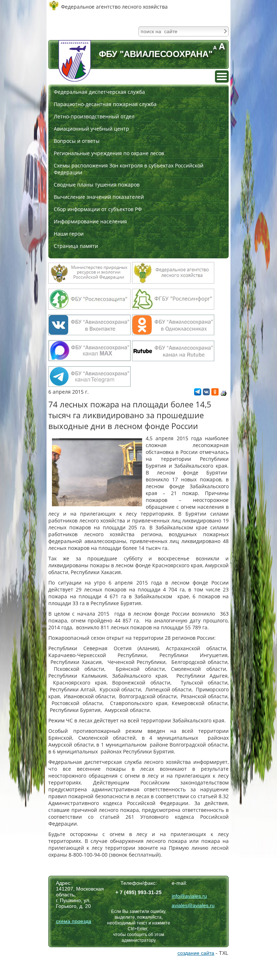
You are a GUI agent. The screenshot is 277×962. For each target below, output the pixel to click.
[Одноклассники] (215, 393)
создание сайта (195, 953)
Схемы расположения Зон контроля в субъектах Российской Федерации (128, 169)
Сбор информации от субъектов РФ (98, 209)
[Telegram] (197, 393)
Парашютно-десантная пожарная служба (105, 104)
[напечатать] (224, 393)
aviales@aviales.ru (193, 905)
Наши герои (69, 233)
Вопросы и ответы (77, 140)
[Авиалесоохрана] (74, 61)
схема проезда (73, 921)
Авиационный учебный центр (91, 128)
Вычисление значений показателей (99, 196)
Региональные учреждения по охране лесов (109, 153)
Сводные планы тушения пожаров (97, 184)
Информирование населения (90, 221)
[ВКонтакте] (206, 393)
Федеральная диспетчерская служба (99, 91)
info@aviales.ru (189, 896)
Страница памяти (76, 245)
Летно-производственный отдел (94, 116)
